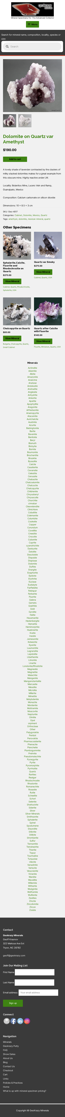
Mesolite (32, 687)
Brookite (32, 458)
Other (32, 729)
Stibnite (32, 831)
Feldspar (32, 590)
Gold (32, 609)
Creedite (32, 533)
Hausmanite (32, 618)
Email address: (11, 992)
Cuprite (32, 542)
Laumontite (32, 648)
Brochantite (32, 455)
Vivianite (32, 874)
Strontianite (32, 837)
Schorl (32, 798)
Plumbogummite (32, 750)
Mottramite (32, 708)
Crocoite (32, 536)
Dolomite (27, 215)
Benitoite (32, 437)
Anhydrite (32, 395)
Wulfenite (32, 895)
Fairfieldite (32, 587)
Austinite (32, 422)
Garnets (32, 602)
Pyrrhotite (32, 768)
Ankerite (32, 398)
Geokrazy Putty (11, 1046)
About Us (8, 1058)
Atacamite (32, 416)
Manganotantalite (32, 681)
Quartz (44, 215)
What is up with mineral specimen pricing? (24, 1091)
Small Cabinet (9, 347)
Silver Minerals (32, 813)
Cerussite (32, 476)
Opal (32, 720)
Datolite (32, 551)
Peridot (32, 735)
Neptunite (32, 714)
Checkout (8, 1070)
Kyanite (32, 645)
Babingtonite (32, 428)
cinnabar (32, 503)
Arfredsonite (32, 410)
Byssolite (32, 461)
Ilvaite (33, 633)
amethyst (13, 219)
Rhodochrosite (23, 287)
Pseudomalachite (32, 756)
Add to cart (15, 159)
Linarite (32, 663)
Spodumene (33, 825)
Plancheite (32, 747)
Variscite (32, 868)
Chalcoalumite (32, 482)
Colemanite (32, 515)
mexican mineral (35, 219)
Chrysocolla (32, 497)
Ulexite (32, 862)
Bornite (32, 449)
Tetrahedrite (32, 846)
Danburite (32, 548)
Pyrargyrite (32, 759)
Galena (32, 599)
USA (14, 290)
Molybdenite (32, 699)
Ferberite (32, 593)
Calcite (32, 464)
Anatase (33, 383)
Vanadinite (32, 865)
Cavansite (32, 470)
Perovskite (32, 738)
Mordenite (32, 705)
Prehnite (32, 753)
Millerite (32, 693)
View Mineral (12, 281)
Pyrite (32, 762)
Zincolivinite (32, 904)
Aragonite (32, 407)
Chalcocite (32, 485)
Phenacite (32, 744)
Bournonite (32, 452)
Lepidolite (32, 654)
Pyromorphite (32, 765)
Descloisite (32, 554)
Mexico (36, 215)
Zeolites (32, 898)
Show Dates (9, 1054)
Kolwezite (32, 642)
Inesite (32, 636)
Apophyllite (32, 404)
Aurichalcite (32, 419)
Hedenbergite (32, 621)
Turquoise (32, 859)
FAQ (5, 1050)
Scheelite (32, 795)
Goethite (32, 606)
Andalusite (32, 386)
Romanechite (32, 786)
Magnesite (32, 669)
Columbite (32, 518)
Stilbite (32, 834)
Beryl (32, 440)
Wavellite (32, 880)
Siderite (32, 807)
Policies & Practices (13, 1082)
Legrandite (32, 651)
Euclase (32, 581)
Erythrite (32, 578)
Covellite (32, 530)
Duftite (32, 566)
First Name (8, 972)
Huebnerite (32, 630)
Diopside (32, 557)
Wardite (32, 877)
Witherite (32, 886)
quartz (47, 219)
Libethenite (32, 657)
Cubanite (32, 539)
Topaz (32, 852)
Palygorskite (32, 732)
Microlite (32, 690)
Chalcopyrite (16, 344)
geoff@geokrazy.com (14, 955)
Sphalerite (7, 290)
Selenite (32, 801)
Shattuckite (32, 804)
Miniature (45, 347)
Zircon (32, 907)
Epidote (32, 575)
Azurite (32, 425)
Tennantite (32, 843)
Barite (32, 431)
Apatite (32, 401)
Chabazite (33, 479)
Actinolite (32, 368)
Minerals (7, 1042)
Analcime (32, 380)
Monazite (32, 702)
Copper (32, 524)
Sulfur (32, 840)
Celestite (32, 473)
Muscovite (33, 711)
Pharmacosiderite (32, 741)
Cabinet (18, 215)
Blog (5, 1062)
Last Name (8, 982)
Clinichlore (33, 509)
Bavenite (32, 434)
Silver (32, 810)
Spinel (32, 822)
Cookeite (32, 521)
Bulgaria (6, 344)
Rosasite (32, 789)
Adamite (32, 371)
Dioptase (32, 560)
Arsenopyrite (32, 413)
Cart (5, 1074)
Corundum (32, 527)
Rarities (32, 774)
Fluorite (37, 347)
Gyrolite (32, 612)
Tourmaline (32, 856)
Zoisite (32, 910)
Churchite (32, 500)
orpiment (32, 723)
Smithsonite (32, 816)
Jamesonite (32, 639)
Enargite (32, 569)
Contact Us (9, 1066)
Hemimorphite (32, 627)
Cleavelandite (32, 506)
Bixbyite (33, 446)
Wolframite (32, 892)
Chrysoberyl (33, 494)
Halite (32, 615)
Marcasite (32, 684)
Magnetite (32, 672)
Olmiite (32, 717)
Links (5, 1078)
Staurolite (32, 828)
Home (6, 1087)
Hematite (32, 624)
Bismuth (32, 443)
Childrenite (32, 491)
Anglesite (32, 392)
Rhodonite (32, 783)
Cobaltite (32, 512)
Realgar (32, 777)
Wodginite (32, 889)
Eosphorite (32, 572)
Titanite (32, 849)
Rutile (32, 792)
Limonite (32, 660)
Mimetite (32, 696)
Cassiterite (32, 467)
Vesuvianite (32, 871)
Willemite (32, 883)
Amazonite (32, 377)
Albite (32, 374)
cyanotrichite (32, 545)
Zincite (32, 901)
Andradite (32, 389)
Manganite (32, 678)
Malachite (32, 675)
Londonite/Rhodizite (32, 666)
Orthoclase (32, 726)
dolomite (23, 219)
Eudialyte (32, 584)
